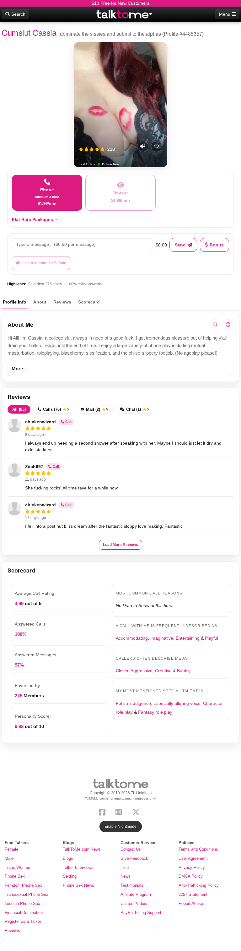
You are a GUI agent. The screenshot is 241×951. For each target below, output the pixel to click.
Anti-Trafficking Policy (199, 885)
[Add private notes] (215, 324)
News (125, 876)
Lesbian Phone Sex (22, 903)
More (17, 368)
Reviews (62, 301)
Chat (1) (137, 409)
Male (9, 858)
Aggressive (142, 670)
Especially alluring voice (177, 703)
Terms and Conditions (198, 849)
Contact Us (130, 849)
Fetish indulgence (133, 703)
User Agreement (193, 858)
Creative (163, 670)
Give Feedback (134, 858)
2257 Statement (193, 894)
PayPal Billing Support (140, 912)
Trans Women (17, 867)
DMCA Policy (191, 876)
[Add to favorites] (156, 146)
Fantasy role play (155, 712)
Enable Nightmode (120, 826)
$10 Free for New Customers (120, 3)
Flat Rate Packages (32, 219)
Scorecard (89, 301)
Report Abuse (191, 903)
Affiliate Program (135, 894)
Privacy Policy (192, 867)
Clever (122, 670)
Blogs (68, 858)
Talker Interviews (78, 867)
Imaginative (161, 638)
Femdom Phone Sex (23, 885)
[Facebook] (103, 811)
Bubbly (183, 670)
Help (124, 867)
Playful (211, 638)
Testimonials (131, 885)
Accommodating (132, 638)
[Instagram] (120, 811)
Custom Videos (134, 903)
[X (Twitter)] (137, 811)
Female (11, 849)
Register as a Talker (23, 921)
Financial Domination (24, 912)
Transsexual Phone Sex (26, 894)
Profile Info (14, 301)
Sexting (70, 876)
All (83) (19, 409)
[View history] (228, 324)
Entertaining (188, 638)
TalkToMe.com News (82, 849)
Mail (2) (97, 409)
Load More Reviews (120, 544)
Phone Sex (15, 876)
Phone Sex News (78, 885)
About (39, 301)
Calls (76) (56, 409)
